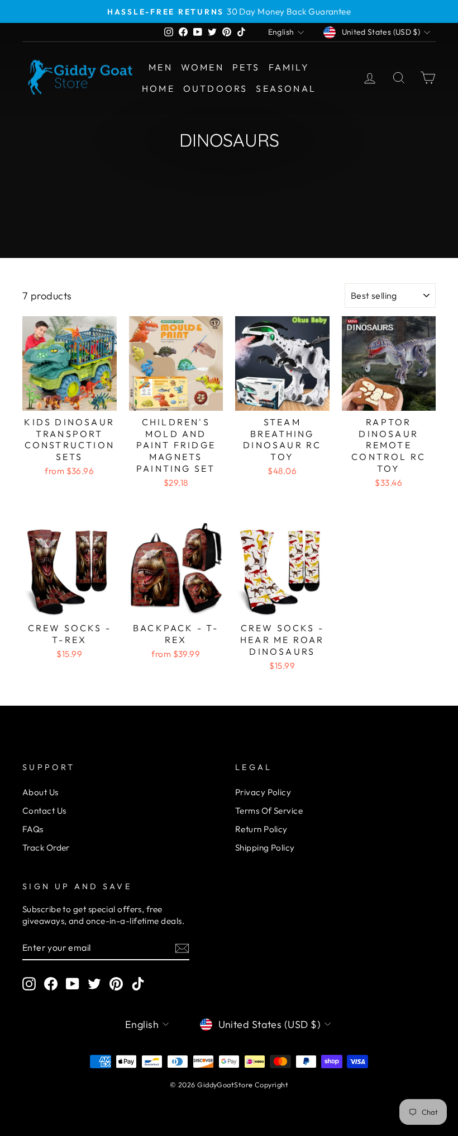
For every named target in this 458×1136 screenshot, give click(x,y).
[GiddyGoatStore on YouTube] (72, 984)
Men (161, 67)
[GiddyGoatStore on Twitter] (94, 984)
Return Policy (261, 829)
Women (202, 67)
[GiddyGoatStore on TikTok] (138, 984)
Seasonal (286, 88)
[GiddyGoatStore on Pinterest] (116, 984)
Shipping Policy (265, 847)
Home (158, 88)
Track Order (46, 847)
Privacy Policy (263, 792)
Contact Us (44, 810)
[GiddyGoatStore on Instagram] (29, 984)
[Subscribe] (182, 947)
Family (289, 67)
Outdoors (215, 88)
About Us (40, 792)
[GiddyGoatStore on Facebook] (51, 984)
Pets (246, 67)
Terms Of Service (269, 810)
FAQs (33, 829)
